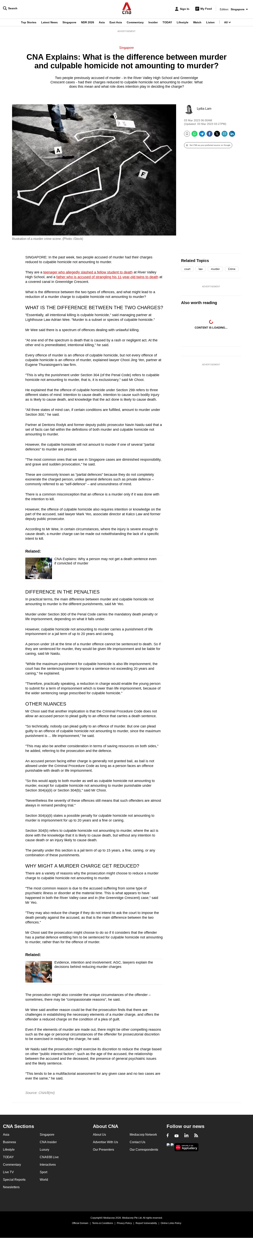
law (201, 268)
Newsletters (11, 1187)
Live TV (8, 1172)
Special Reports (14, 1179)
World (44, 1179)
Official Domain (80, 1223)
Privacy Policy (124, 1223)
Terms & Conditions (102, 1223)
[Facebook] (209, 135)
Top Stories (28, 22)
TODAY (167, 22)
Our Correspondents (144, 1149)
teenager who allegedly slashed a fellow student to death (88, 272)
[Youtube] (176, 1136)
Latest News (49, 22)
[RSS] (196, 1136)
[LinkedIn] (232, 135)
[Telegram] (202, 135)
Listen (210, 22)
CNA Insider (48, 1142)
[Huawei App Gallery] (187, 1147)
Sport (43, 1172)
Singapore (69, 22)
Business (9, 1142)
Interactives (48, 1164)
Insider (153, 22)
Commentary (135, 22)
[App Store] (172, 1146)
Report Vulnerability (146, 1223)
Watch (197, 22)
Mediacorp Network (143, 1134)
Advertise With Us (105, 1142)
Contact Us (137, 1142)
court (187, 268)
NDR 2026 (87, 22)
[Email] (225, 135)
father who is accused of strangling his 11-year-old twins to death (107, 277)
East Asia (116, 22)
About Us (99, 1134)
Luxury (44, 1149)
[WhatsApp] (194, 135)
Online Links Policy (171, 1223)
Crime (231, 268)
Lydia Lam (204, 108)
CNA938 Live (49, 1157)
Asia (102, 22)
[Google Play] (168, 1146)
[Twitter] (217, 135)
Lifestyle (182, 22)
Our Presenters (103, 1149)
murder (215, 268)
